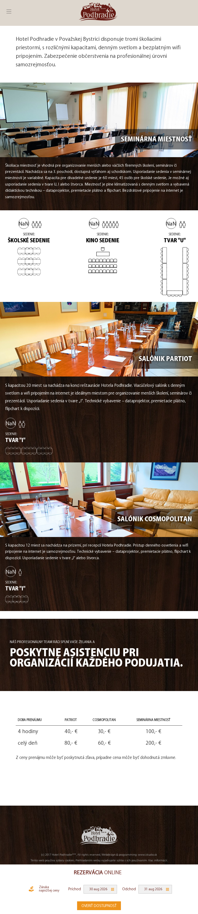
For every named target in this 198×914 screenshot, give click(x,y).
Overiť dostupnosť (99, 906)
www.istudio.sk (147, 854)
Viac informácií (157, 860)
